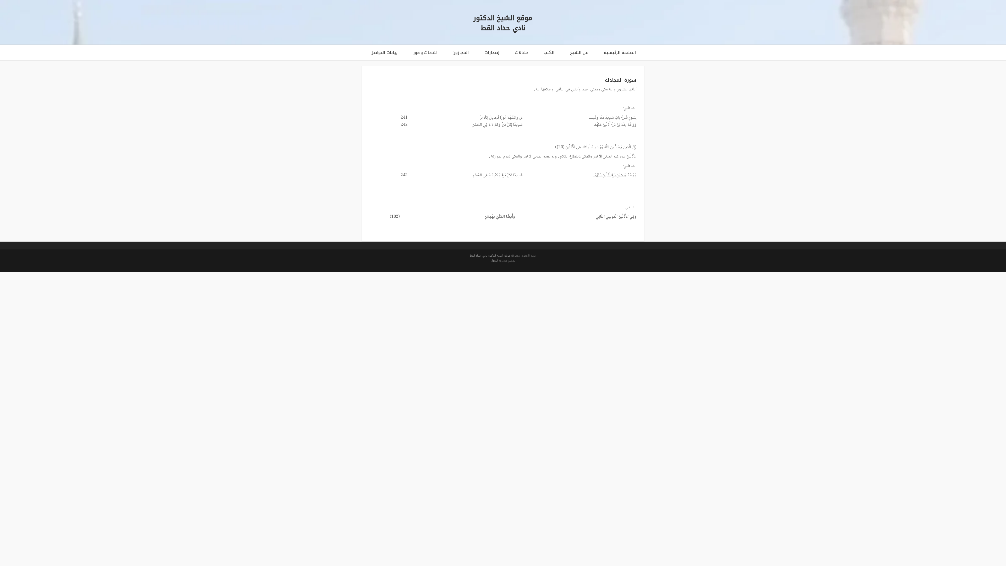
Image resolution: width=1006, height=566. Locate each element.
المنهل (494, 261)
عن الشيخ (579, 52)
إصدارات (491, 52)
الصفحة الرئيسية (620, 52)
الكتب (549, 52)
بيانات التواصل (383, 52)
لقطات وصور (425, 52)
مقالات (521, 52)
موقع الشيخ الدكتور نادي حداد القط (489, 256)
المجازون (460, 52)
